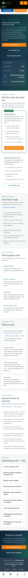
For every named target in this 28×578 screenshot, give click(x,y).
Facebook (7, 569)
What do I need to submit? (11, 480)
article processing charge (12, 336)
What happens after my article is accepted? (12, 523)
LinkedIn (22, 569)
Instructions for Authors (9, 207)
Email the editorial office (14, 56)
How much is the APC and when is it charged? (13, 501)
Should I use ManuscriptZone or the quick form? (13, 473)
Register (3, 6)
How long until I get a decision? (13, 486)
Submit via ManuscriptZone (13, 45)
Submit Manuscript (21, 10)
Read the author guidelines (14, 552)
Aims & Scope (18, 406)
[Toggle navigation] (25, 3)
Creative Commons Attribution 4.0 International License (13, 564)
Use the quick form (14, 50)
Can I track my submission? (12, 508)
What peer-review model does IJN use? (12, 493)
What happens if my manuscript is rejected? (13, 515)
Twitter (14, 569)
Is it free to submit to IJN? (11, 466)
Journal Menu (7, 10)
